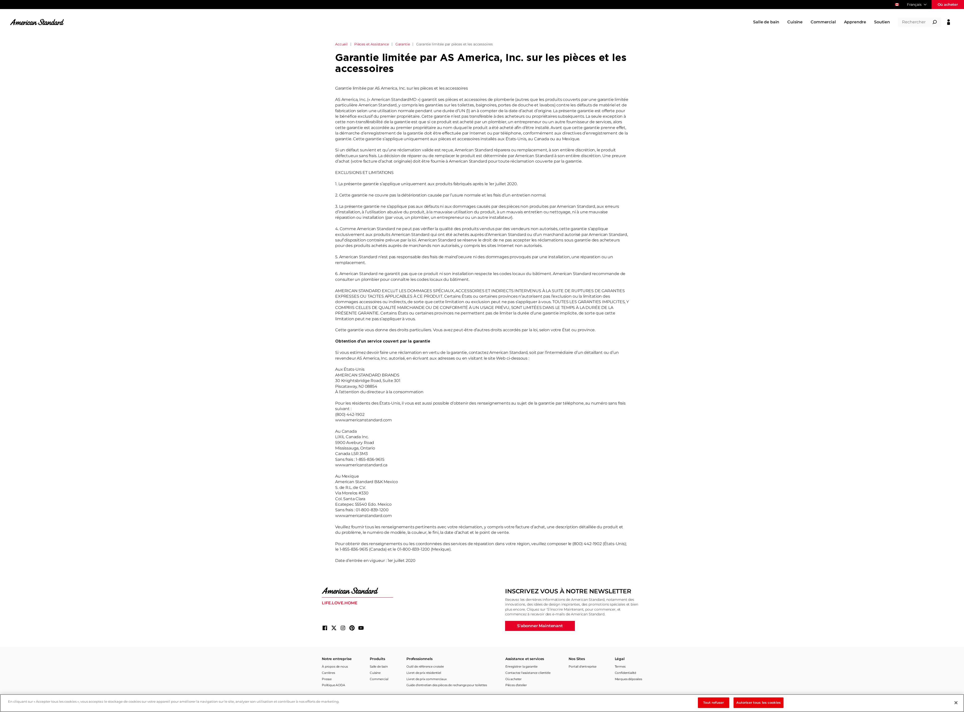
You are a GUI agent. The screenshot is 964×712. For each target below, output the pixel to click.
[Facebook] (325, 628)
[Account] (948, 22)
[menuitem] (766, 22)
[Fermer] (955, 702)
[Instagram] (343, 628)
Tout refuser (713, 702)
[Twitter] (334, 628)
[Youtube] (361, 628)
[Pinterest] (352, 628)
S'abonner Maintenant (540, 625)
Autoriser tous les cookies (758, 702)
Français (914, 4)
